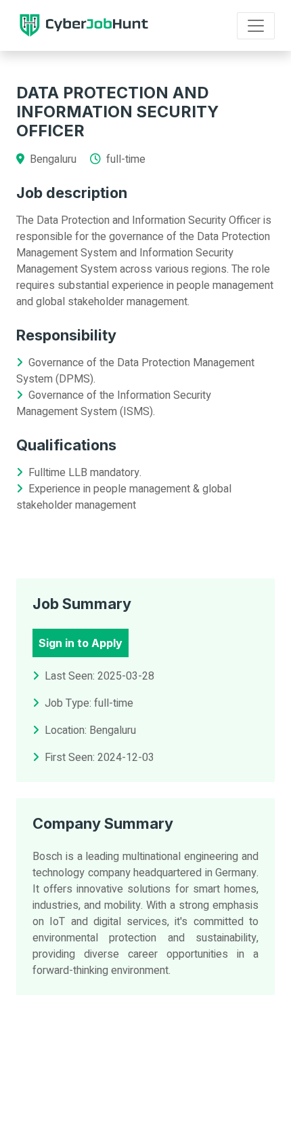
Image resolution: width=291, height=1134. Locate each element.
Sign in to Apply (80, 643)
